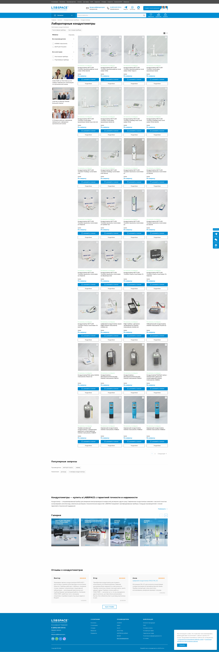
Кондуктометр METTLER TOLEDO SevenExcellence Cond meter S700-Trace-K (134, 69)
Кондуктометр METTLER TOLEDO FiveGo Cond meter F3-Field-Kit (157, 274)
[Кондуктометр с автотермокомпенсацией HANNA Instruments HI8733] (111, 357)
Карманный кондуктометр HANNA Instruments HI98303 (156, 428)
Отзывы (104, 1)
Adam (118, 625)
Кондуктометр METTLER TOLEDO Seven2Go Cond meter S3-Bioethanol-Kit (111, 274)
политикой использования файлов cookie (190, 639)
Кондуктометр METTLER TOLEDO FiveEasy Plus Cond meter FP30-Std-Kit (156, 120)
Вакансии (126, 1)
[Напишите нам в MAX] (64, 638)
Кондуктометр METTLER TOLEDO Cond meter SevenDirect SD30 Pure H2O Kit (88, 120)
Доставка (86, 1)
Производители (71, 1)
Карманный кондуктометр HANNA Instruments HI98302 (133, 428)
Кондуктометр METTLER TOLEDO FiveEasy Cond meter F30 (87, 171)
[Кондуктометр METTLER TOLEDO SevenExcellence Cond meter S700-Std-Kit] (88, 49)
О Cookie (146, 638)
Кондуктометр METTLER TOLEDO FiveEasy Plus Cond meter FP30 (133, 120)
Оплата (79, 1)
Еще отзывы (109, 607)
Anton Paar (120, 630)
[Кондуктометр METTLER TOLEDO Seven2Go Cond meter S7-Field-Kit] (88, 203)
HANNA (78, 467)
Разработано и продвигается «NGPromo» (152, 648)
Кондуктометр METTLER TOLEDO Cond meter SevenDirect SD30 (155, 69)
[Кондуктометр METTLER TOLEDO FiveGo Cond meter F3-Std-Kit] (88, 306)
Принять (182, 645)
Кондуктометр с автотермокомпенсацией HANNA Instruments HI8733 (109, 376)
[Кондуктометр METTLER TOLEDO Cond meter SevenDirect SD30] (157, 49)
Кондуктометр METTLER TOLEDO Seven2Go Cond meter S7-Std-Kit (156, 171)
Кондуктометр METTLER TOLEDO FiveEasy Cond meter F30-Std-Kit (110, 171)
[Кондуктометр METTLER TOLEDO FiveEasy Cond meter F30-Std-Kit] (111, 152)
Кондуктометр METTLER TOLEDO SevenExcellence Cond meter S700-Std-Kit (88, 69)
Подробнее (88, 83)
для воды (63, 471)
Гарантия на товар (148, 633)
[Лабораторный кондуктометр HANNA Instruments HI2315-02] (157, 306)
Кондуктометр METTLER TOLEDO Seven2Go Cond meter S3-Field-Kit (88, 274)
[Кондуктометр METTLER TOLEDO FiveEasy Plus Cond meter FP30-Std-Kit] (157, 101)
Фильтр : (55, 35)
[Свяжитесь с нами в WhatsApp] (56, 638)
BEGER (119, 636)
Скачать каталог (157, 556)
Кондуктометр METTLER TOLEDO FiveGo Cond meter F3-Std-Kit (88, 325)
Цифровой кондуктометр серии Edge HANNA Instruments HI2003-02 (111, 325)
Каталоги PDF (118, 1)
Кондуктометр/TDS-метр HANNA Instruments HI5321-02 (88, 375)
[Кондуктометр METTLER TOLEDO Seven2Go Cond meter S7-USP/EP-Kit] (111, 203)
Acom (118, 628)
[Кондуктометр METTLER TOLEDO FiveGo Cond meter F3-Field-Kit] (157, 254)
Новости (110, 1)
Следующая (161, 453)
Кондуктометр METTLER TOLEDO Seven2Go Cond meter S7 (134, 171)
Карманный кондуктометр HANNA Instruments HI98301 (110, 428)
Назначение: (55, 472)
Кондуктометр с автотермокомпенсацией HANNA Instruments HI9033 (132, 376)
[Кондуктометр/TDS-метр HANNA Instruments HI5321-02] (88, 357)
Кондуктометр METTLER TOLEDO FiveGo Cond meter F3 (133, 273)
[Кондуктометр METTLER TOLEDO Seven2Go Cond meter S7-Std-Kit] (157, 152)
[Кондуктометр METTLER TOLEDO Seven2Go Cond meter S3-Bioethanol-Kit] (111, 254)
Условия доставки (148, 630)
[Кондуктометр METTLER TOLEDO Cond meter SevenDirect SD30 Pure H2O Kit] (88, 101)
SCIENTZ (119, 622)
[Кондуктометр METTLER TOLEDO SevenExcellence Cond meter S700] (111, 49)
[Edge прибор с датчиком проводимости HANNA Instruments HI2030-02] (134, 306)
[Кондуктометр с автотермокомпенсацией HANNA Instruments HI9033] (134, 357)
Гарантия (97, 1)
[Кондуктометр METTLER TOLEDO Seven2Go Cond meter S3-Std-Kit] (157, 203)
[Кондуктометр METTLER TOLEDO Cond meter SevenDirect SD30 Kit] (111, 101)
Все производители (122, 638)
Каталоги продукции (149, 622)
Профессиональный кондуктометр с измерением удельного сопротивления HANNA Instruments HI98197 (87, 430)
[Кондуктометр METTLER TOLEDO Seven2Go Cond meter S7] (134, 152)
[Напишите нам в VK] (60, 638)
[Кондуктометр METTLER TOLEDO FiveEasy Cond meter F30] (88, 152)
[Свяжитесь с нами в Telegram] (52, 638)
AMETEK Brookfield (122, 633)
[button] (63, 15)
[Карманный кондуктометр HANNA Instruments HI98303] (157, 410)
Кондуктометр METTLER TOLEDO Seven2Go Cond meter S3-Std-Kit (156, 223)
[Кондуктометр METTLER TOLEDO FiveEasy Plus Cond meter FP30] (134, 101)
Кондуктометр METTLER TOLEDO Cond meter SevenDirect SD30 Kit (109, 120)
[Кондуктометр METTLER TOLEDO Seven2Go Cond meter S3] (134, 203)
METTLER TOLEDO (68, 467)
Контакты (62, 1)
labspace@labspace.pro (97, 7)
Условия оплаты (148, 628)
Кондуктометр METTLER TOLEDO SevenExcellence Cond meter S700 (111, 69)
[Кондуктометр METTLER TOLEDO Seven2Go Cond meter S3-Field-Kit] (88, 254)
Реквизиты (94, 633)
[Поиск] (144, 15)
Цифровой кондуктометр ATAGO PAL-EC (145, 580)
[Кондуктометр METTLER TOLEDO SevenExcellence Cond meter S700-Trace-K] (134, 49)
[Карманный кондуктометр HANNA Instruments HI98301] (111, 410)
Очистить (71, 34)
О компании (54, 1)
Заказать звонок (114, 9)
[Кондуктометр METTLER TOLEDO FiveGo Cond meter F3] (134, 254)
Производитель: (56, 467)
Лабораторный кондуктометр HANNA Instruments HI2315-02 (156, 324)
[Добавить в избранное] (97, 37)
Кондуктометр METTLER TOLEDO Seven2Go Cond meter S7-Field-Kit (88, 223)
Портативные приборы (59, 30)
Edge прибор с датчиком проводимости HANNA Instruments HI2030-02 (132, 325)
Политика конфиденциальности (152, 636)
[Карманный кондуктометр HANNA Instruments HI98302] (134, 410)
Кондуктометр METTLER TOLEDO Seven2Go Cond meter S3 (134, 223)
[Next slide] (166, 515)
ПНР (91, 1)
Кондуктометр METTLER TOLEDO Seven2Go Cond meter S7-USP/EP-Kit (111, 223)
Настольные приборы (74, 30)
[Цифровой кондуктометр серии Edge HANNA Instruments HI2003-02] (111, 306)
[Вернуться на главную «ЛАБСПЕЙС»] (70, 621)
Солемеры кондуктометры (77, 471)
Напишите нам (93, 9)
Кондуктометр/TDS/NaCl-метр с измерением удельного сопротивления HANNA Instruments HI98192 (157, 377)
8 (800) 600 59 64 (115, 7)
